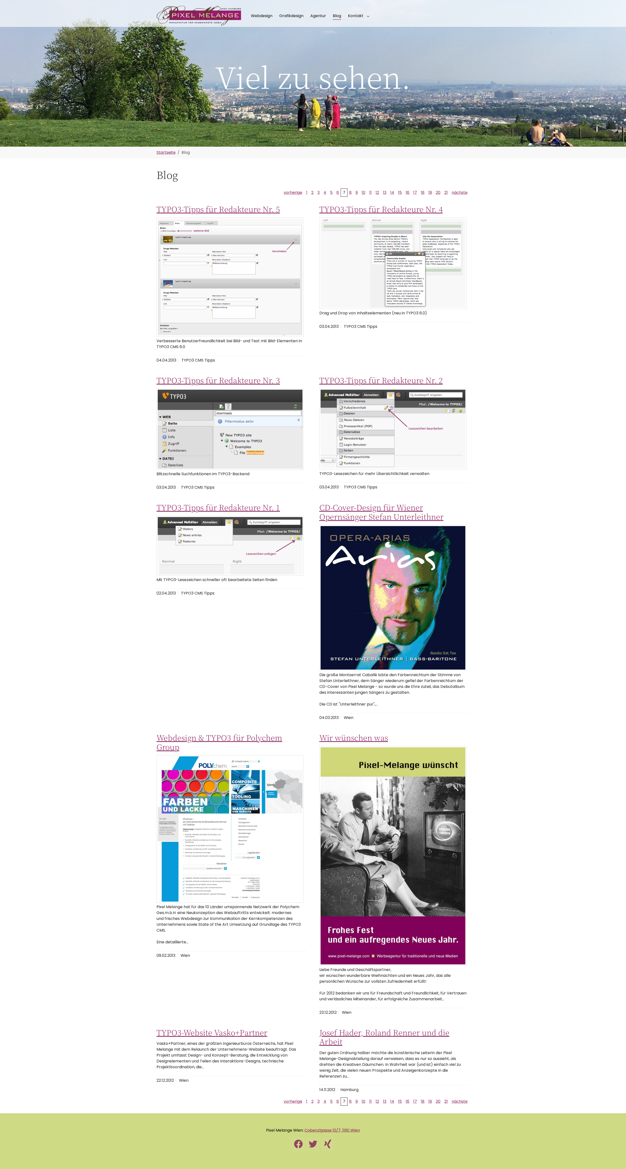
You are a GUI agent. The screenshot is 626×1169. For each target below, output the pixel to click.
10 (363, 192)
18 (423, 192)
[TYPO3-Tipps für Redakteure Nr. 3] (230, 429)
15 (400, 192)
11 (370, 192)
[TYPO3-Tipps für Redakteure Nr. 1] (230, 546)
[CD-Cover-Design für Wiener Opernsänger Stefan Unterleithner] (393, 598)
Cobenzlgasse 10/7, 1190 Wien (332, 1130)
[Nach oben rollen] (615, 1158)
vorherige (293, 192)
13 (384, 192)
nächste (460, 192)
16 (407, 192)
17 (415, 192)
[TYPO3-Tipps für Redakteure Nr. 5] (230, 277)
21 (446, 192)
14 (392, 192)
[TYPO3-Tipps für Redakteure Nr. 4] (393, 263)
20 (438, 192)
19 (430, 192)
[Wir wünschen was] (393, 856)
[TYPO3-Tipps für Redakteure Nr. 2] (393, 429)
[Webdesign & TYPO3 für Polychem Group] (230, 829)
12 (377, 192)
